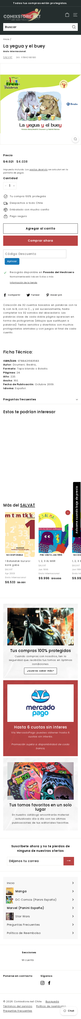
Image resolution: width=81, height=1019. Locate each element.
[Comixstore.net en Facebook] (49, 983)
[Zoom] (75, 139)
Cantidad (10, 178)
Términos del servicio (17, 1006)
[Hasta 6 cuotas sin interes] (40, 703)
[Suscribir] (68, 861)
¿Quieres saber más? (40, 670)
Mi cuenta (28, 960)
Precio (8, 155)
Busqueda (52, 1001)
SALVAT (7, 57)
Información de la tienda (23, 282)
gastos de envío (39, 169)
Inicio (6, 39)
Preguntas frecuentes (17, 1011)
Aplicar (12, 261)
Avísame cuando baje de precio (76, 509)
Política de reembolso (51, 1006)
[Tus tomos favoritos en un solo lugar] (40, 781)
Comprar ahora (40, 241)
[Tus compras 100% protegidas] (40, 626)
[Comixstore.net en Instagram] (42, 983)
